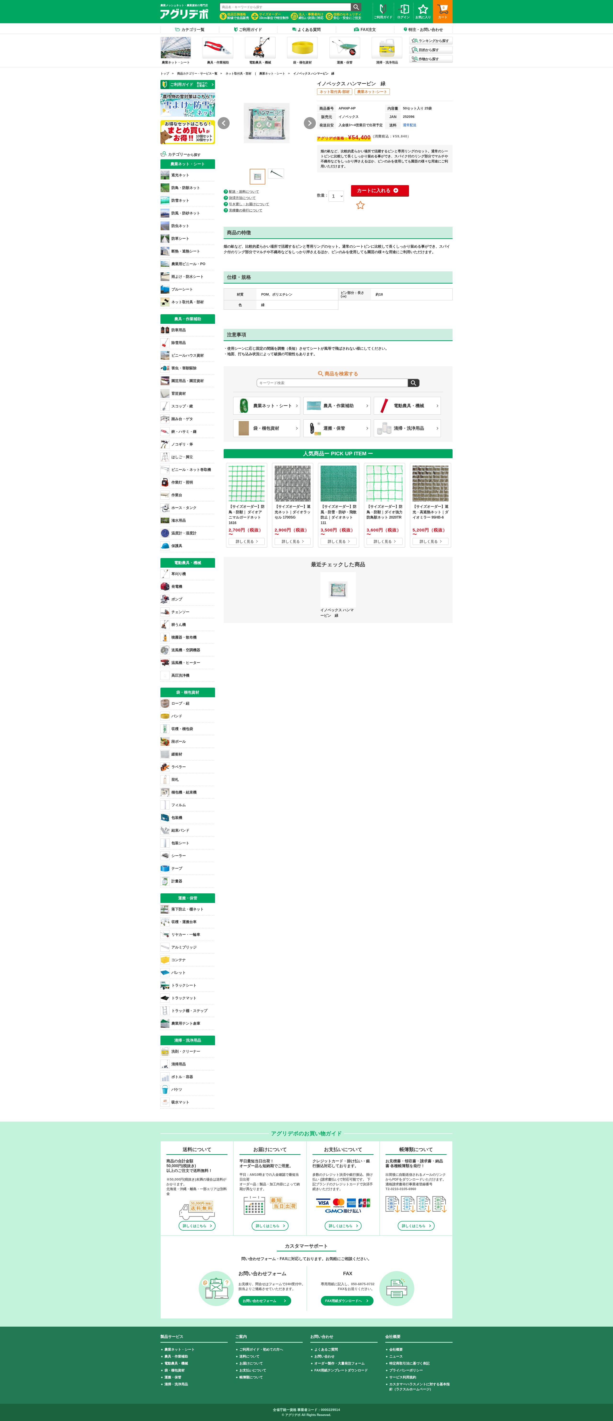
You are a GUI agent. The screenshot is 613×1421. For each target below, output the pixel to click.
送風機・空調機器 (185, 650)
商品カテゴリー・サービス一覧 (197, 73)
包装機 (176, 818)
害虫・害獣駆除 (184, 368)
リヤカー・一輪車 (185, 934)
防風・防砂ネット (185, 213)
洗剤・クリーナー (185, 1051)
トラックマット (184, 998)
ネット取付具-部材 (335, 92)
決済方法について (242, 198)
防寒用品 (178, 330)
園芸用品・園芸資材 (187, 381)
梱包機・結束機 (184, 792)
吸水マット (180, 1102)
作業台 (176, 495)
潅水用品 (178, 520)
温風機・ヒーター (185, 663)
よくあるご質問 (326, 1349)
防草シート (180, 238)
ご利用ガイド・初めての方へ (261, 1349)
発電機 (176, 586)
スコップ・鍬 (182, 406)
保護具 (176, 546)
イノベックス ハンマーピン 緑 (313, 73)
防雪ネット (180, 200)
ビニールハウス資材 (187, 355)
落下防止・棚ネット (187, 909)
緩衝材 (176, 754)
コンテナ (178, 960)
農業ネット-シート (372, 92)
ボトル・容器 (182, 1077)
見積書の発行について (245, 210)
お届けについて (251, 1363)
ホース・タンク (184, 508)
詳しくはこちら (194, 1226)
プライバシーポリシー (406, 1370)
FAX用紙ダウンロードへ (343, 1301)
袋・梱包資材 (175, 1370)
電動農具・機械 (176, 1363)
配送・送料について (244, 192)
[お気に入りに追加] (360, 205)
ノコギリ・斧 (182, 444)
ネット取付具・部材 (238, 73)
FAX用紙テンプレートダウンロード (341, 1370)
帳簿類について (251, 1377)
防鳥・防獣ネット (185, 188)
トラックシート (184, 985)
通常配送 (409, 125)
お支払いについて (252, 1370)
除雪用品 (178, 343)
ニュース (396, 1356)
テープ (176, 868)
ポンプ (176, 599)
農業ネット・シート (272, 73)
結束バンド (180, 830)
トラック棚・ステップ (189, 1011)
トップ (164, 73)
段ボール (178, 741)
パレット (178, 972)
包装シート (180, 843)
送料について (249, 1356)
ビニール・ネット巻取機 (191, 470)
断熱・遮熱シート (185, 251)
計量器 (176, 881)
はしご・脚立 (182, 457)
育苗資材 (178, 393)
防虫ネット (180, 226)
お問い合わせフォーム (259, 1301)
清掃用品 (178, 1064)
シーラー (178, 856)
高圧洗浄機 (180, 675)
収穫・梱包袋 (182, 729)
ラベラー (178, 767)
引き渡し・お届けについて (249, 204)
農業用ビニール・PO (188, 264)
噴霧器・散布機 (184, 637)
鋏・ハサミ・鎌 (184, 431)
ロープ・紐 (180, 703)
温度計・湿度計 (184, 533)
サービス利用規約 (402, 1377)
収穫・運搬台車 (184, 922)
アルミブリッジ (184, 947)
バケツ (176, 1089)
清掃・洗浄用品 (176, 1384)
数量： (323, 195)
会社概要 (396, 1349)
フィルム (178, 805)
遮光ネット (180, 175)
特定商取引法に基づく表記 (409, 1363)
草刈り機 (178, 574)
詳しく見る (245, 541)
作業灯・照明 (182, 482)
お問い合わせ (324, 1356)
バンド (176, 716)
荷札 (175, 779)
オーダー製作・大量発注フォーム (339, 1363)
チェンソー (180, 612)
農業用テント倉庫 (185, 1023)
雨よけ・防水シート (187, 276)
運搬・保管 (173, 1377)
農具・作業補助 (176, 1356)
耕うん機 (178, 624)
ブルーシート (182, 289)
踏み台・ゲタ (182, 419)
